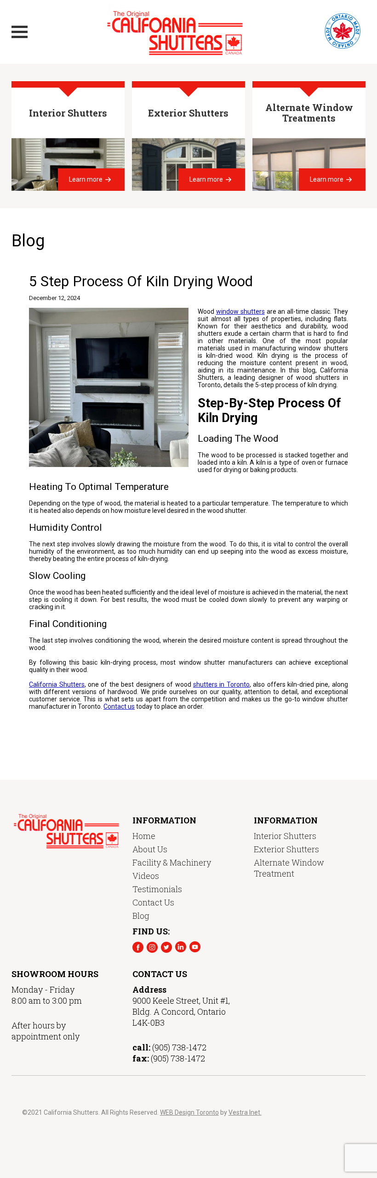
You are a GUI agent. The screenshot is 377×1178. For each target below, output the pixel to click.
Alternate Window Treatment (289, 868)
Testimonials (157, 889)
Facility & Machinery (171, 862)
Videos (145, 875)
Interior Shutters (285, 835)
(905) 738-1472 (179, 1047)
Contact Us (153, 902)
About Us (149, 849)
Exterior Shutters (286, 849)
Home (143, 835)
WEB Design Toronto (189, 1112)
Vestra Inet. (245, 1112)
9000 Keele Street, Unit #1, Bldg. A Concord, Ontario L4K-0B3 (181, 1011)
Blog (140, 915)
